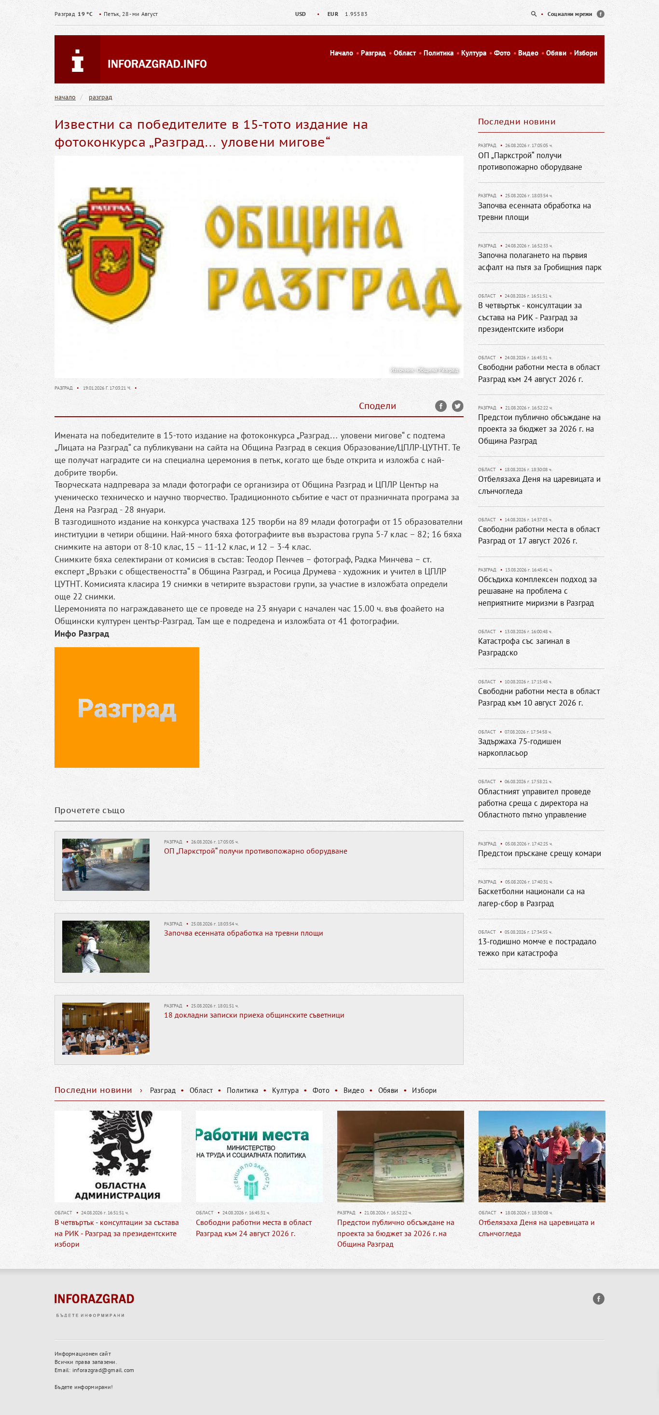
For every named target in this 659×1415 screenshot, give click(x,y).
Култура (473, 52)
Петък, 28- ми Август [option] (106, 13)
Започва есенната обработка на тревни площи (243, 933)
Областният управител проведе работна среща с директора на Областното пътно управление (534, 803)
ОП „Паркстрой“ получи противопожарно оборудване (255, 851)
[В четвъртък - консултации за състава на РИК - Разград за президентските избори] (118, 1156)
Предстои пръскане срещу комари (539, 853)
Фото (502, 52)
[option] (329, 14)
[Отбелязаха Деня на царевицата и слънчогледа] (542, 1156)
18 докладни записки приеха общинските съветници (254, 1015)
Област (405, 52)
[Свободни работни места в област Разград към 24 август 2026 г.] (259, 1156)
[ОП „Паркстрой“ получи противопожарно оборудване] (106, 864)
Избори (585, 52)
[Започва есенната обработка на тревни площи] (106, 946)
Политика (438, 52)
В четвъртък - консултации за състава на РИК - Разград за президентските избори (530, 317)
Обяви (556, 52)
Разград (373, 52)
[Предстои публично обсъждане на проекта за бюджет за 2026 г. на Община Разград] (400, 1156)
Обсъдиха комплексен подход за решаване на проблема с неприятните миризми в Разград (537, 591)
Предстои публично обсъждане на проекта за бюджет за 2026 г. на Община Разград (539, 429)
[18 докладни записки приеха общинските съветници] (106, 1028)
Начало (341, 52)
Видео (528, 52)
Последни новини (517, 121)
